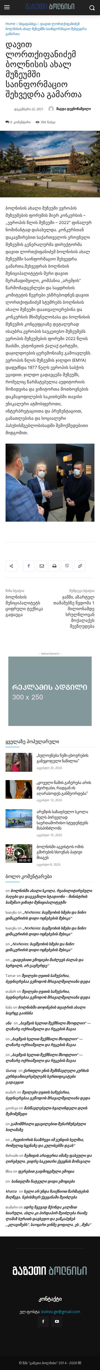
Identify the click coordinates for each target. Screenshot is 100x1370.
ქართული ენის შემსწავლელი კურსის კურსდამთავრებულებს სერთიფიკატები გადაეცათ (47, 1076)
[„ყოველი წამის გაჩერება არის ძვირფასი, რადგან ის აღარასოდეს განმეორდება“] (19, 789)
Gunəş (11, 1070)
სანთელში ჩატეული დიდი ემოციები (43, 1181)
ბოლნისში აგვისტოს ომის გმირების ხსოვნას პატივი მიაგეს (60, 852)
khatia (11, 1191)
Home (10, 23)
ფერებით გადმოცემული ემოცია (46, 1171)
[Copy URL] (79, 565)
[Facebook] (28, 565)
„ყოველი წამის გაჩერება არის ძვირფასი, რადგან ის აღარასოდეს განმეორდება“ (64, 788)
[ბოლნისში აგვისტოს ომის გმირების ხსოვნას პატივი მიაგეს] (19, 853)
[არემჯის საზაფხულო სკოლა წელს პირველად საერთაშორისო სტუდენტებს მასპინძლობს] (19, 818)
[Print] (54, 565)
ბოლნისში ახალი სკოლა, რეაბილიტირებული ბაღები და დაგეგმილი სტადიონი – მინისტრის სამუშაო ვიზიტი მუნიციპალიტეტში (49, 896)
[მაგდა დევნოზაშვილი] (52, 109)
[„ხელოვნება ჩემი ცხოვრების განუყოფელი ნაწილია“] (19, 762)
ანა (8, 1022)
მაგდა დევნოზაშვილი (73, 108)
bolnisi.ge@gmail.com (60, 1311)
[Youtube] (56, 1321)
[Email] (41, 565)
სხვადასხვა (28, 23)
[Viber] (66, 565)
